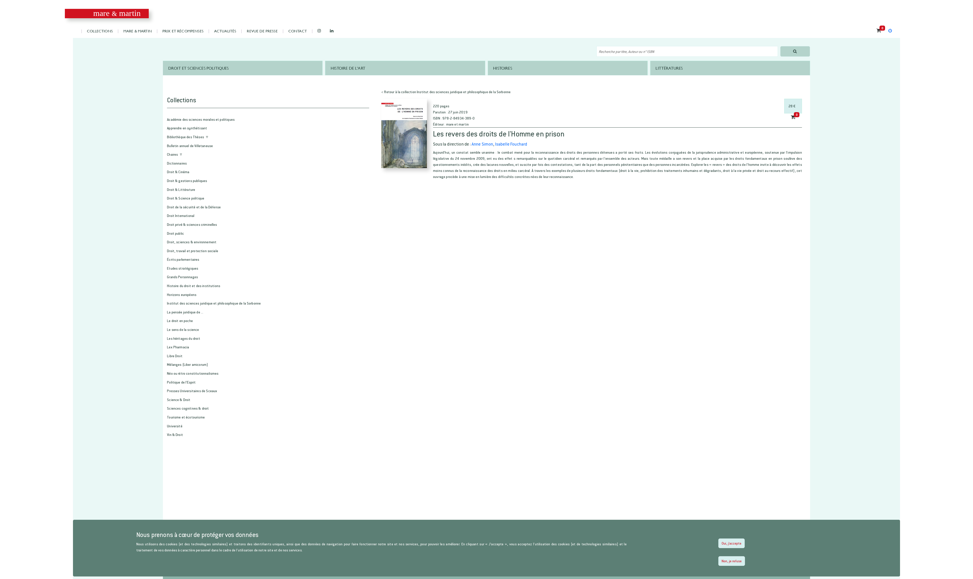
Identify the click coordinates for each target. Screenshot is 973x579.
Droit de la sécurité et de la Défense (194, 207)
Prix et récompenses (182, 30)
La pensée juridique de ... (185, 312)
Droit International (180, 215)
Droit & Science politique (185, 198)
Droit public (175, 233)
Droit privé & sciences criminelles (192, 224)
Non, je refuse (732, 560)
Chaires (172, 154)
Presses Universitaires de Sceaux (192, 390)
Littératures (669, 68)
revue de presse (262, 30)
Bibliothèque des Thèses (185, 136)
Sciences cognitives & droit (188, 408)
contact (297, 30)
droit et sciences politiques (198, 68)
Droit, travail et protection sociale (192, 250)
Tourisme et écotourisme (186, 417)
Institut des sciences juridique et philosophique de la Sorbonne (214, 303)
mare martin (117, 13)
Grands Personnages (182, 276)
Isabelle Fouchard (511, 144)
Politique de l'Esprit (181, 382)
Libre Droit (174, 355)
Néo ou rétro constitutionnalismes (192, 373)
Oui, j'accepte (731, 543)
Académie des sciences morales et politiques (201, 119)
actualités (225, 30)
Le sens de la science (183, 329)
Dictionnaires (177, 163)
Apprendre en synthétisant (187, 128)
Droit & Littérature (181, 189)
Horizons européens (181, 294)
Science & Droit (178, 399)
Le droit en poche (180, 320)
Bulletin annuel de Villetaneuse (190, 145)
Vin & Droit (175, 434)
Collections (100, 30)
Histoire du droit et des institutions (193, 285)
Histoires (502, 68)
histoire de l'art (348, 68)
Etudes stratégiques (182, 268)
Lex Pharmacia (178, 347)
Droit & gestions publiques (187, 180)
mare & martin (137, 30)
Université (174, 426)
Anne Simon (482, 144)
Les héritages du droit (183, 338)
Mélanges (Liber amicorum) (187, 364)
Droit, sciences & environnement (191, 241)
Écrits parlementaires (183, 259)
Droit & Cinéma (178, 171)
